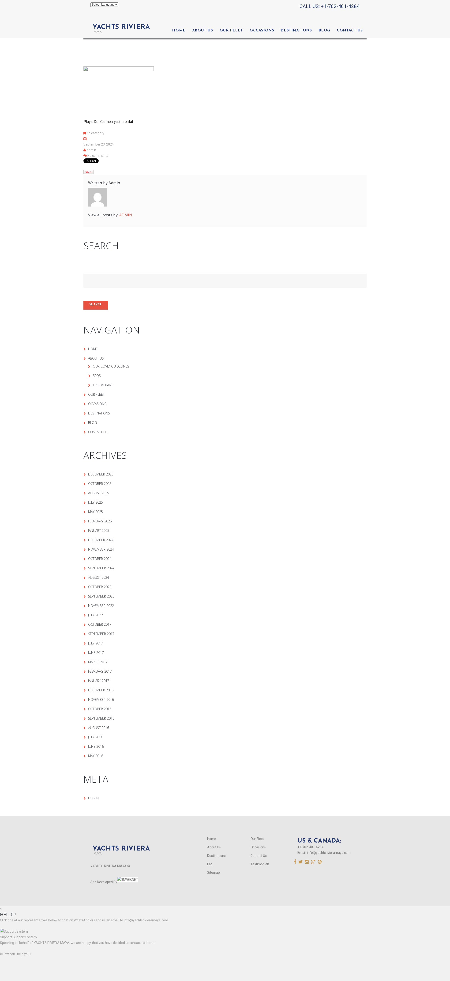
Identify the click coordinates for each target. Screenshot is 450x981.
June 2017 (96, 652)
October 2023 (99, 587)
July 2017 (95, 643)
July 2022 (95, 615)
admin (91, 150)
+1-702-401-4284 (340, 6)
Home (178, 30)
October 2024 (99, 558)
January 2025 (98, 530)
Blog (324, 30)
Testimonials (103, 385)
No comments (97, 155)
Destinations (296, 30)
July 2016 (95, 737)
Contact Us (350, 30)
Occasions (262, 30)
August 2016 (98, 727)
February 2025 (100, 521)
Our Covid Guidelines (111, 366)
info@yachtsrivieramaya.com (329, 853)
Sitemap (213, 872)
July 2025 (95, 502)
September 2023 (101, 596)
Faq (210, 864)
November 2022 (101, 605)
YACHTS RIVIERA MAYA (51, 943)
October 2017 (99, 624)
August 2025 (98, 493)
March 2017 (98, 662)
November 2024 (101, 549)
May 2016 (95, 756)
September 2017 (101, 634)
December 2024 (100, 540)
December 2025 (100, 474)
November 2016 (101, 699)
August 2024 (98, 577)
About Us (202, 30)
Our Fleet (231, 30)
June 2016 (96, 746)
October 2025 (99, 483)
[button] (225, 934)
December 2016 (100, 690)
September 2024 (101, 568)
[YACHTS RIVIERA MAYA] (120, 19)
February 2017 (100, 671)
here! (150, 943)
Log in (93, 798)
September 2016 (101, 718)
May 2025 (95, 512)
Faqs (97, 375)
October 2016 (99, 709)
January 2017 (98, 680)
